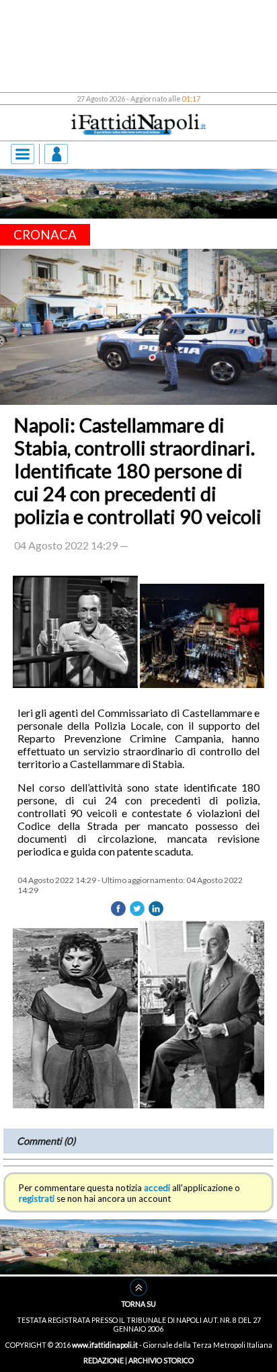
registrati (36, 1198)
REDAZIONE (103, 1360)
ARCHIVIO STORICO (161, 1360)
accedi (157, 1187)
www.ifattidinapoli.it (105, 1344)
